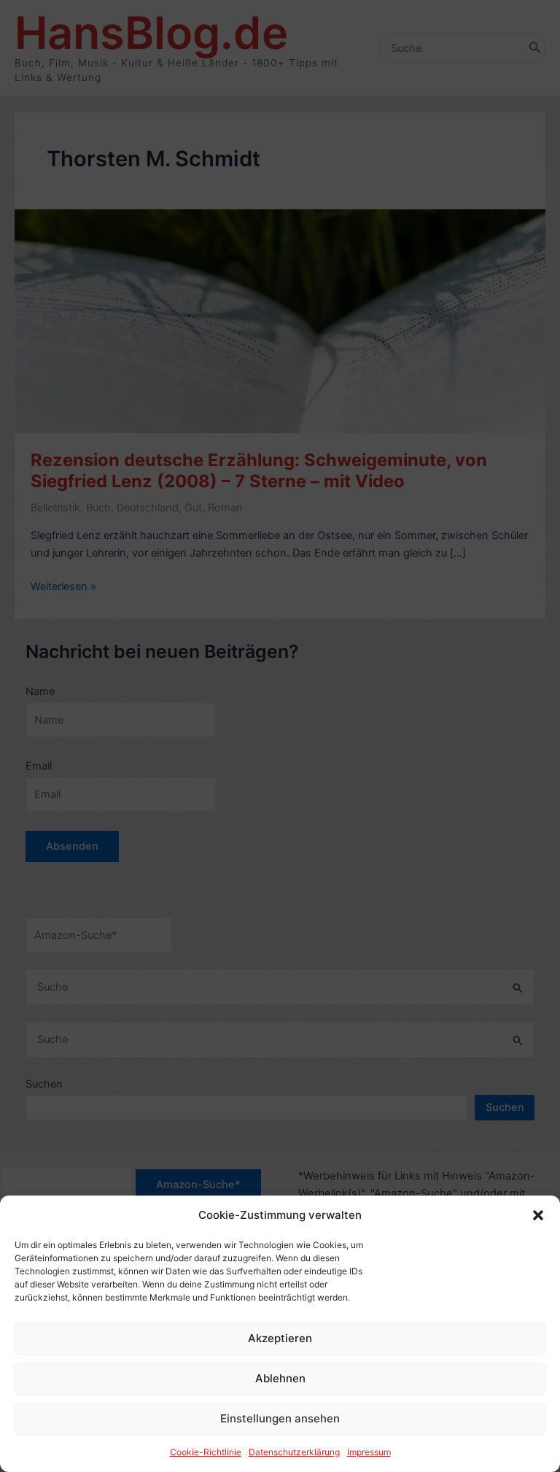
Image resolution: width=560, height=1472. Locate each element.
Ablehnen (280, 1378)
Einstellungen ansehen (280, 1418)
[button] (538, 1215)
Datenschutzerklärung (294, 1451)
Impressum (369, 1451)
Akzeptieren (280, 1338)
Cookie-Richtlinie (205, 1451)
